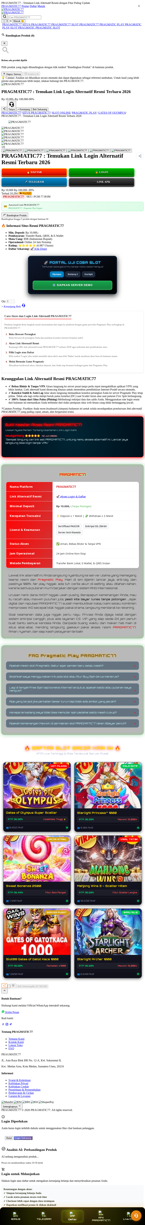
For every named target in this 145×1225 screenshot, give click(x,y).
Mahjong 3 (73, 274)
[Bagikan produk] (4, 109)
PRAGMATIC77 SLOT (65, 24)
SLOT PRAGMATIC (23, 27)
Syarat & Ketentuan (19, 1080)
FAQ (11, 1048)
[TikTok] (10, 1024)
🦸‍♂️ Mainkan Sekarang (37, 935)
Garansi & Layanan (19, 1096)
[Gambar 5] (99, 151)
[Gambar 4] (77, 151)
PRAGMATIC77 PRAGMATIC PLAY (102, 24)
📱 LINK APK (101, 182)
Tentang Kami (16, 1038)
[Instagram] (6, 1024)
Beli (18, 306)
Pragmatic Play (50, 579)
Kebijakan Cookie (18, 1086)
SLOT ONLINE (61, 112)
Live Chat (129, 1219)
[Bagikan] (4, 985)
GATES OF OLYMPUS (112, 112)
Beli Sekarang (40, 109)
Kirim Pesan (12, 1012)
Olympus (56, 274)
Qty (3, 301)
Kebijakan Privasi (18, 1083)
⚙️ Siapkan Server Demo (72, 285)
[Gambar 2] (34, 151)
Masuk (41, 6)
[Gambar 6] (121, 151)
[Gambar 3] (56, 151)
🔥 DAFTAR (34, 172)
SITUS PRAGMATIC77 (36, 24)
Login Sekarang (23, 1138)
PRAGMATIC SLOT (48, 27)
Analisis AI (33, 74)
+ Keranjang (24, 109)
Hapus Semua (13, 74)
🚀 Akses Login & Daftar (71, 496)
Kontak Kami (16, 1042)
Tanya (11, 109)
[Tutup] (4, 43)
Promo (25, 6)
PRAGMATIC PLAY (84, 112)
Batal (9, 1138)
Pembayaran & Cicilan (21, 1092)
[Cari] (4, 16)
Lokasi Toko (15, 1045)
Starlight (88, 274)
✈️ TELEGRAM (34, 182)
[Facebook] (3, 1024)
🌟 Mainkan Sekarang (108, 789)
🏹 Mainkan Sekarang (108, 935)
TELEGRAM (44, 1219)
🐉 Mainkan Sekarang (108, 862)
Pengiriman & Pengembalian (24, 1089)
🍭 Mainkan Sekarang (37, 862)
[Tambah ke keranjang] (13, 985)
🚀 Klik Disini (38, 248)
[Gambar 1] (12, 151)
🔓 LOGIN (101, 172)
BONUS (15, 1219)
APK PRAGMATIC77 (101, 1219)
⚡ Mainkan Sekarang (37, 789)
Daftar (33, 6)
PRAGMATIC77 (11, 6)
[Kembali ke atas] (4, 990)
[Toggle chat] (136, 1215)
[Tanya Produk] (23, 305)
